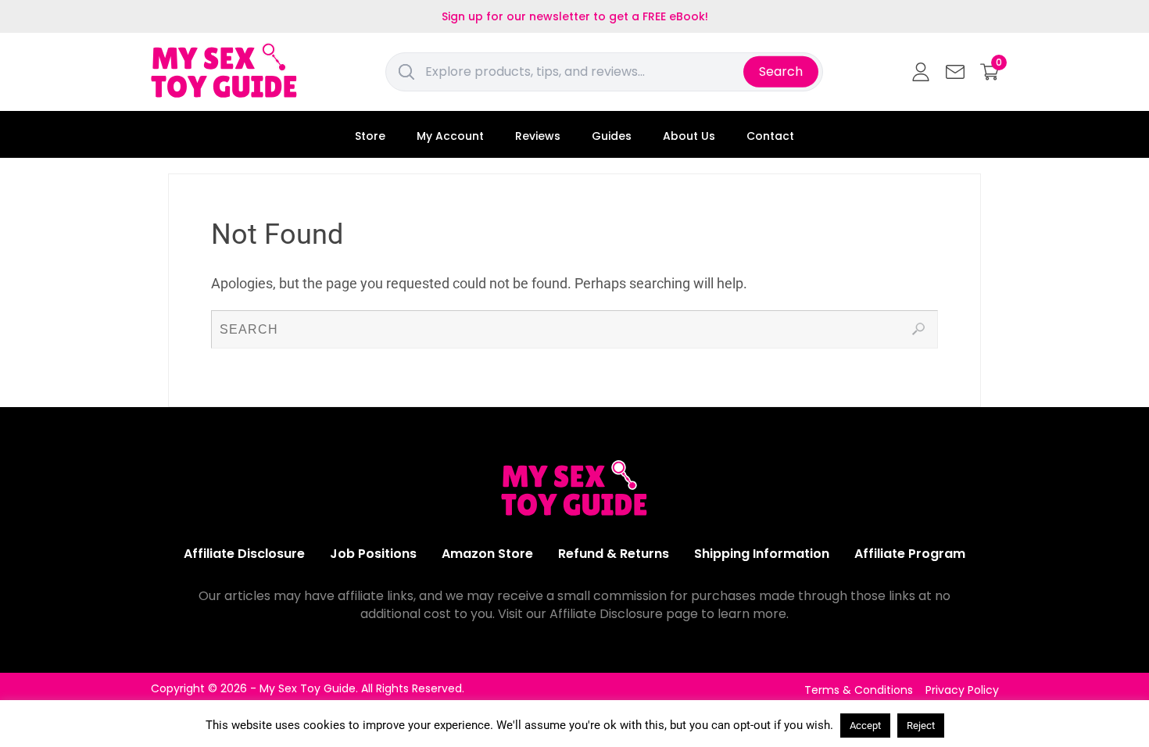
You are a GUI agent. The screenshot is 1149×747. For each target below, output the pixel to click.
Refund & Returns (613, 554)
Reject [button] (921, 725)
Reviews (537, 136)
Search (781, 71)
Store (370, 136)
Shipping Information (761, 554)
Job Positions (373, 554)
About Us (689, 136)
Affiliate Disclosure (244, 554)
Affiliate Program (909, 554)
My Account (450, 136)
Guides (612, 136)
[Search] (918, 329)
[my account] (920, 72)
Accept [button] (865, 725)
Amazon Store (487, 554)
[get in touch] (955, 72)
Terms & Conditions (858, 690)
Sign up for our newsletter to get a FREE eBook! (575, 16)
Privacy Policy (962, 690)
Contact (770, 136)
